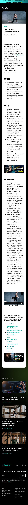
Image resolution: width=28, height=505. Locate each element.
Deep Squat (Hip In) (12, 344)
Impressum (17, 495)
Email (3, 475)
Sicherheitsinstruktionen (18, 497)
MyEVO (4, 488)
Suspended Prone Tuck (13, 332)
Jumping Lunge (18, 55)
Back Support (10, 346)
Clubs (4, 495)
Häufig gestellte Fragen (7, 491)
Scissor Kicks (10, 324)
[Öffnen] (25, 8)
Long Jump (10, 351)
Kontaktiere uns (6, 493)
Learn (6, 26)
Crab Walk (9, 348)
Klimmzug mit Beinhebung (14, 330)
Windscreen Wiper (12, 339)
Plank (8, 337)
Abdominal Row (11, 334)
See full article (6, 402)
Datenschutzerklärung (19, 489)
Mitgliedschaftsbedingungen (19, 492)
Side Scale (9, 341)
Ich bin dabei (22, 476)
